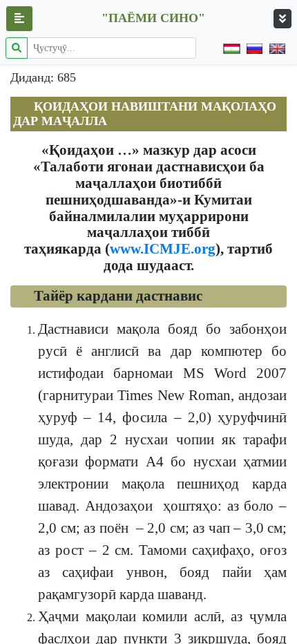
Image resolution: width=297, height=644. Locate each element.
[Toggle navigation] (282, 18)
